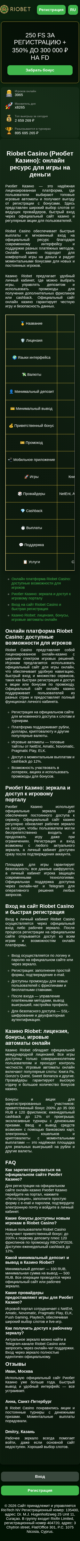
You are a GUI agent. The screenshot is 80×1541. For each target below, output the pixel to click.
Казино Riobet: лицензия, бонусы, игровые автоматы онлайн (40, 617)
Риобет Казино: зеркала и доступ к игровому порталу (41, 596)
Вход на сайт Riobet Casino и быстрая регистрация (36, 607)
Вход (40, 1476)
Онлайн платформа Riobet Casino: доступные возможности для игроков (41, 583)
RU (73, 10)
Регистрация (51, 10)
